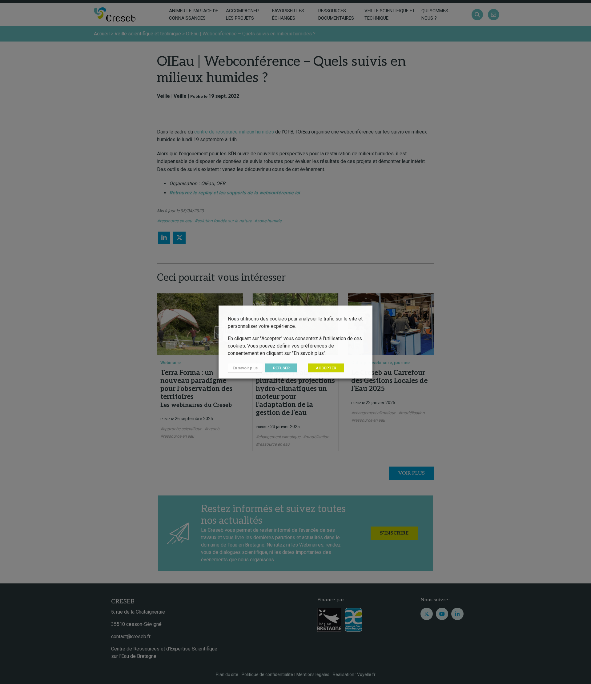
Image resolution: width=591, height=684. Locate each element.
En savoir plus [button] (245, 368)
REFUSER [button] (281, 368)
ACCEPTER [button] (326, 368)
